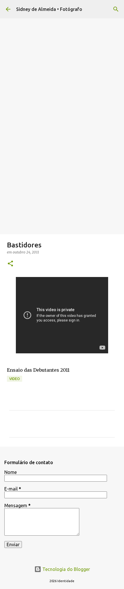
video (14, 379)
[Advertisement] (62, 169)
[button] (10, 264)
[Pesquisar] (115, 9)
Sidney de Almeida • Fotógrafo (49, 9)
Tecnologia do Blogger (65, 569)
